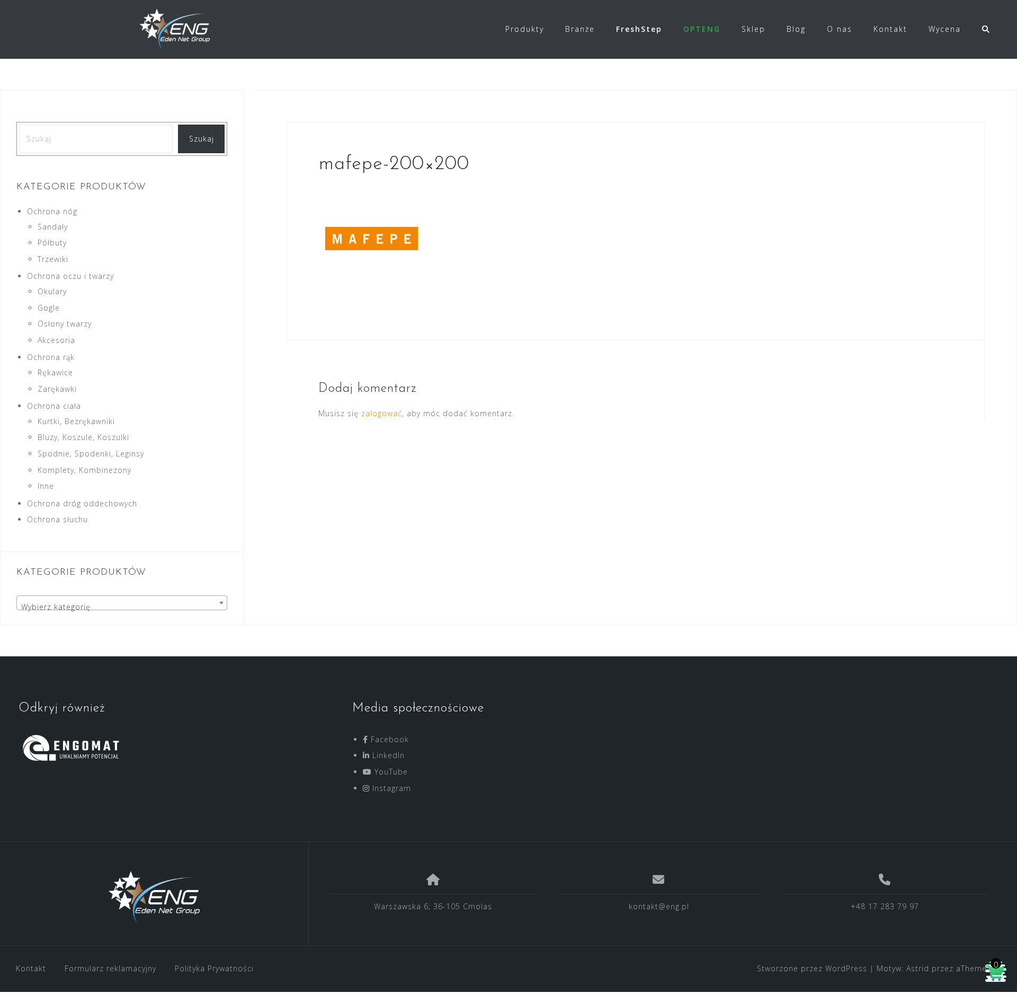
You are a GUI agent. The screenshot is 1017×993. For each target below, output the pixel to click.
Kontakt (890, 29)
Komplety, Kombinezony (84, 470)
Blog (796, 29)
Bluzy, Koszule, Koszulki (83, 437)
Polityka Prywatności (214, 968)
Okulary (52, 291)
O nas (839, 29)
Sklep (753, 29)
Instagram (390, 788)
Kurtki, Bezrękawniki (76, 421)
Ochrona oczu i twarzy (70, 276)
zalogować (381, 413)
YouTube (390, 772)
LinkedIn (387, 755)
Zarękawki (57, 389)
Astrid (917, 968)
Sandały (53, 227)
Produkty (524, 29)
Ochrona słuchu (57, 519)
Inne (46, 486)
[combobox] (121, 602)
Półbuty (52, 243)
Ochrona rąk (51, 357)
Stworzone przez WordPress (812, 968)
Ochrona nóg (52, 211)
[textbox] (122, 607)
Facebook (388, 739)
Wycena (945, 29)
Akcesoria (56, 340)
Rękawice (55, 372)
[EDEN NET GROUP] (154, 897)
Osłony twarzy (65, 324)
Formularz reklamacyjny (110, 968)
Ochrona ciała (54, 406)
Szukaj (201, 139)
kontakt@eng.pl (659, 906)
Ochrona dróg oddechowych (82, 503)
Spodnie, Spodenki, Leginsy (91, 454)
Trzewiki (53, 259)
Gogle (49, 308)
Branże (580, 29)
